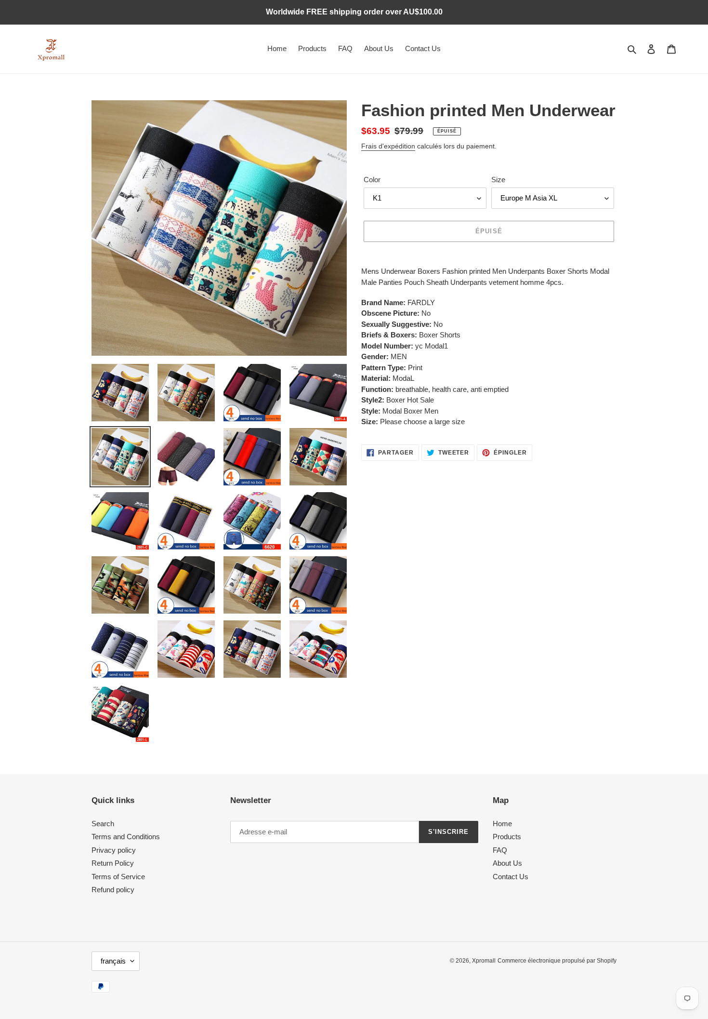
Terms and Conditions (126, 836)
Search (103, 823)
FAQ (500, 850)
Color (372, 179)
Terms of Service (118, 876)
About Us (507, 863)
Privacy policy (114, 850)
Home (502, 823)
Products (507, 836)
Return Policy (113, 863)
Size (498, 179)
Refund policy (113, 889)
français (113, 961)
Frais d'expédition (388, 146)
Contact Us (510, 876)
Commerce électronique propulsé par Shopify (557, 960)
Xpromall (484, 960)
